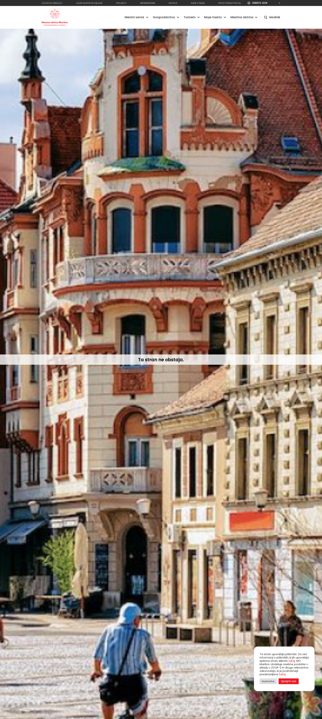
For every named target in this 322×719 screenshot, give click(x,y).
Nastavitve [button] (268, 681)
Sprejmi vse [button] (288, 681)
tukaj (291, 661)
